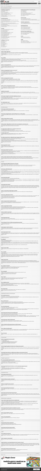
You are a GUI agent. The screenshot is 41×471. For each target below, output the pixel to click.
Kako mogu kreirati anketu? (4, 31)
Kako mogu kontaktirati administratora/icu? (26, 42)
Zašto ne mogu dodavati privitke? (5, 34)
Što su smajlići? (3, 42)
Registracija (8, 4)
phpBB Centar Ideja (17, 439)
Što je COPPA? (3, 11)
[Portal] (4, 1)
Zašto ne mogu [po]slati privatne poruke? (25, 18)
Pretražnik (2, 4)
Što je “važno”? (3, 45)
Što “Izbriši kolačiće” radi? (4, 16)
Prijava (5, 4)
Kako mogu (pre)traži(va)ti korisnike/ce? (25, 28)
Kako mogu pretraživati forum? (24, 26)
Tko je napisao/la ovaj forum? (24, 40)
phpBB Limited (19, 434)
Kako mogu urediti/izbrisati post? (5, 30)
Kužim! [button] (36, 469)
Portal (3, 3)
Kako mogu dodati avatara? (4, 24)
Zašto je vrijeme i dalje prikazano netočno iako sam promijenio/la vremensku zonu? (10, 22)
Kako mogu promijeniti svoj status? (5, 25)
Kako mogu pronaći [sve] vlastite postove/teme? (26, 29)
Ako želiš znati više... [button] (4, 469)
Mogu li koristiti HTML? (4, 41)
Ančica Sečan (26, 133)
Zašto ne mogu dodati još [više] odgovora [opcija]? (7, 32)
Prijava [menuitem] (38, 3)
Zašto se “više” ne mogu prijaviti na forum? (6, 14)
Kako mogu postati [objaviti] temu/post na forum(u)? (7, 29)
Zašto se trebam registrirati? (4, 10)
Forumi (6, 3)
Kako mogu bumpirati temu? (4, 38)
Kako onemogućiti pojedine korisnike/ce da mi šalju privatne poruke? (29, 19)
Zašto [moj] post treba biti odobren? (5, 37)
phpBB (26, 131)
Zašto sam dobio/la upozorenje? (5, 35)
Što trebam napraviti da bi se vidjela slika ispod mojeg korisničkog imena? (9, 23)
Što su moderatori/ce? (23, 11)
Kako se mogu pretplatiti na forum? (25, 33)
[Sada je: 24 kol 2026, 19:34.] (39, 6)
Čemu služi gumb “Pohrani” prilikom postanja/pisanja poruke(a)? (8, 36)
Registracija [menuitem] (40, 3)
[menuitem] (37, 3)
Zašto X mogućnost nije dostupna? (25, 41)
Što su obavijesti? (3, 44)
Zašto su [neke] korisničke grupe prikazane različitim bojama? (28, 14)
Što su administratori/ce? (24, 10)
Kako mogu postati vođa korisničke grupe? (26, 13)
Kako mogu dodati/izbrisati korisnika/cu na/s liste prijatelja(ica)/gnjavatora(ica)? (30, 23)
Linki (1, 3)
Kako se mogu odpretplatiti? (24, 34)
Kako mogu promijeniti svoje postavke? (5, 19)
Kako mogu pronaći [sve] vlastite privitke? (26, 37)
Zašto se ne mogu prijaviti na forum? (5, 13)
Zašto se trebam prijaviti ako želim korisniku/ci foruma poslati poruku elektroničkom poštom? (9, 26)
